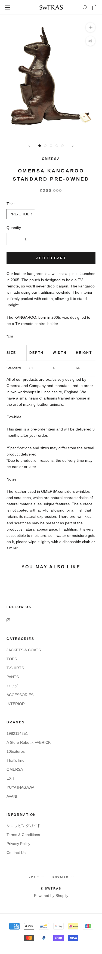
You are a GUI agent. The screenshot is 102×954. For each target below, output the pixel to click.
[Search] (85, 7)
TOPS (12, 659)
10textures (16, 751)
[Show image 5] (62, 145)
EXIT (11, 778)
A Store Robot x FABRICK (29, 742)
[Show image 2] (45, 145)
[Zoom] (90, 27)
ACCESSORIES (20, 695)
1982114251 (17, 733)
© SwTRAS (51, 888)
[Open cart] (94, 7)
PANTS (13, 677)
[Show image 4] (56, 145)
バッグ (12, 686)
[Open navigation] (7, 7)
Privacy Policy (18, 843)
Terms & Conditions (23, 834)
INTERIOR (16, 704)
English (60, 876)
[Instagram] (8, 620)
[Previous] (29, 145)
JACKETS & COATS (24, 650)
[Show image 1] (39, 145)
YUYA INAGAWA (20, 787)
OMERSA (51, 159)
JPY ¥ (34, 876)
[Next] (72, 145)
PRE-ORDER (21, 214)
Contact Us (16, 852)
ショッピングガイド (24, 825)
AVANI (12, 796)
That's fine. (16, 760)
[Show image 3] (51, 145)
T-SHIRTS (15, 668)
